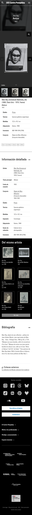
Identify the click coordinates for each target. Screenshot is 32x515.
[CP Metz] (11, 465)
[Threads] (19, 386)
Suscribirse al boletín (16, 408)
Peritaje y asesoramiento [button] (9, 435)
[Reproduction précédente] (2, 59)
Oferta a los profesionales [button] (9, 430)
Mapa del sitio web (13, 507)
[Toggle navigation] (29, 2)
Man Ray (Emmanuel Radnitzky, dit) (14, 99)
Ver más (16, 315)
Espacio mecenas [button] (7, 440)
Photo (14, 112)
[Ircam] (23, 455)
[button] (16, 159)
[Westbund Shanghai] (23, 476)
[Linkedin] (12, 393)
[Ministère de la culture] (16, 498)
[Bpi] (10, 455)
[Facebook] (12, 386)
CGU (19, 507)
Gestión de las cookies (16, 509)
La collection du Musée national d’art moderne (15, 370)
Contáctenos (16, 414)
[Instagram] (5, 386)
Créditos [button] (3, 85)
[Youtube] (23, 401)
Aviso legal (5, 507)
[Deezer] (26, 393)
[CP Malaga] (21, 465)
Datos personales (25, 507)
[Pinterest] (19, 393)
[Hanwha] (16, 486)
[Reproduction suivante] (30, 59)
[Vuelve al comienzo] (27, 510)
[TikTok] (5, 393)
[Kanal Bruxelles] (10, 476)
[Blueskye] (26, 386)
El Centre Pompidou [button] (8, 425)
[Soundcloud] (9, 401)
